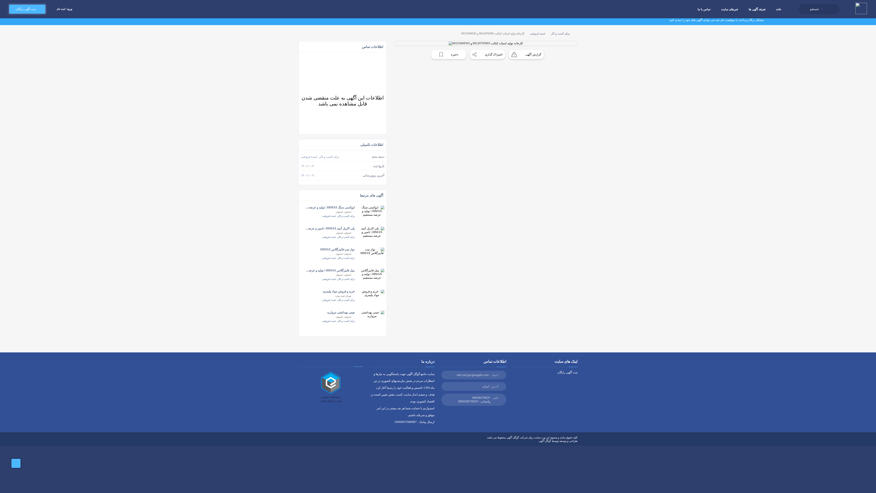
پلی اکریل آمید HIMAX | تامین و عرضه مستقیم (326, 228)
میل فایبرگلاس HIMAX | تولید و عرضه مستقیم (326, 270)
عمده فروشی (537, 33)
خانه (778, 9)
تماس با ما (704, 9)
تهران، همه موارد (343, 296)
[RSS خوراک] (300, 441)
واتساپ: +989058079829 (474, 401)
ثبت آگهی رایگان (25, 9)
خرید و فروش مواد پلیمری (339, 291)
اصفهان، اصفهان (343, 212)
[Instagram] (319, 441)
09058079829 (481, 397)
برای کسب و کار (560, 33)
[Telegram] (306, 441)
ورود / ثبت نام (64, 8)
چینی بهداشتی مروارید (341, 312)
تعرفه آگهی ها (757, 9)
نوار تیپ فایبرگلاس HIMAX (337, 249)
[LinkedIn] (313, 441)
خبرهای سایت (729, 9)
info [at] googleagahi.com (473, 375)
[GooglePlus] (326, 441)
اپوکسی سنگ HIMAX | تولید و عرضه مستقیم (326, 207)
